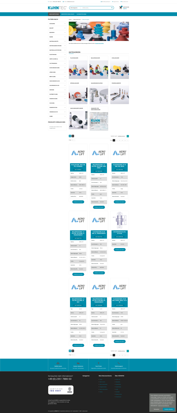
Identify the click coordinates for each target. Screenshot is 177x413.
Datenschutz (119, 394)
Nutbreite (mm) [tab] (54, 94)
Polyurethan (102, 324)
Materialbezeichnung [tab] (55, 45)
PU (100, 328)
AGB (117, 389)
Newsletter (118, 384)
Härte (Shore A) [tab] (54, 59)
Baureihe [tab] (52, 32)
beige (122, 188)
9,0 (79, 320)
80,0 (80, 181)
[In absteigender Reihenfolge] (128, 136)
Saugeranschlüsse (97, 83)
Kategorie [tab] (52, 23)
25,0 (101, 244)
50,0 (101, 320)
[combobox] (91, 7)
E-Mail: (69, 1)
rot (79, 332)
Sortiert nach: (114, 136)
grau (101, 194)
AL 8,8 (80, 309)
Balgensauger (95, 58)
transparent (81, 261)
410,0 (122, 312)
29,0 (101, 182)
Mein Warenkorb (104, 389)
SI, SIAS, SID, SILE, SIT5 (82, 257)
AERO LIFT (81, 173)
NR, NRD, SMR (123, 184)
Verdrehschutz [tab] (54, 112)
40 (121, 328)
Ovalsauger (115, 58)
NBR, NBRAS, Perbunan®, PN (82, 184)
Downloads (118, 386)
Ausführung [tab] (53, 54)
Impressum (118, 396)
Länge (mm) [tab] (53, 72)
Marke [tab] (51, 37)
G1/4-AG (122, 244)
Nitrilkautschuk (103, 186)
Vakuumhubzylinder (76, 108)
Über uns (118, 379)
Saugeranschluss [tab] (54, 85)
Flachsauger (74, 58)
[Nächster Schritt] (128, 140)
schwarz (80, 188)
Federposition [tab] (53, 107)
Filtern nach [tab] (53, 19)
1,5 (100, 178)
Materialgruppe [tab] (54, 41)
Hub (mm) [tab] (52, 103)
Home (70, 19)
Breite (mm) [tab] (53, 76)
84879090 (81, 196)
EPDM (122, 316)
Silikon (80, 253)
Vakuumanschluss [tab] (55, 81)
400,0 (80, 177)
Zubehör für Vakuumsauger (95, 109)
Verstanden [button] (156, 409)
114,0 (122, 177)
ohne (80, 192)
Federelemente (116, 83)
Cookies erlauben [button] (169, 409)
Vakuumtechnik (76, 19)
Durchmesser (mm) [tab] (54, 67)
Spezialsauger (74, 83)
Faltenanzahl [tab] (53, 63)
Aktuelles (118, 382)
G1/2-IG (122, 332)
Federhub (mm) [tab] (53, 98)
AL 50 (101, 309)
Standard (102, 201)
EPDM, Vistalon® (124, 320)
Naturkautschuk (124, 181)
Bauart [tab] (51, 28)
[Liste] (73, 136)
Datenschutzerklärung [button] (163, 405)
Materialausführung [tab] (55, 50)
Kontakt (117, 391)
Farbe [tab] (51, 116)
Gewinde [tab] (52, 89)
